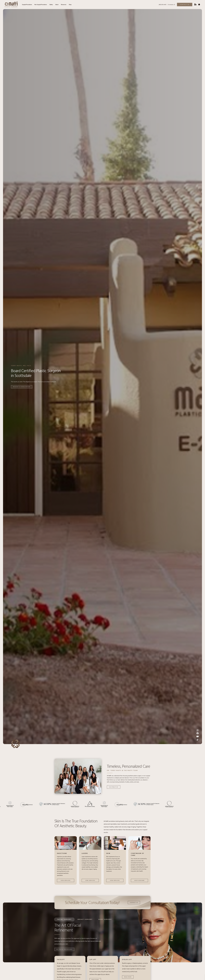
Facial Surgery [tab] (64, 919)
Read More (127, 977)
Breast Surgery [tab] (85, 919)
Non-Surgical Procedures (41, 4)
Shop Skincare (139, 880)
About (56, 4)
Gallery (51, 4)
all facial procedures (64, 949)
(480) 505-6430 (162, 4)
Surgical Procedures (27, 4)
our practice (113, 787)
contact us (184, 4)
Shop (70, 4)
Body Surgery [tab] (105, 919)
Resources (63, 4)
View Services (65, 880)
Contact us (134, 902)
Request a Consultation (21, 386)
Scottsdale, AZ (171, 4)
